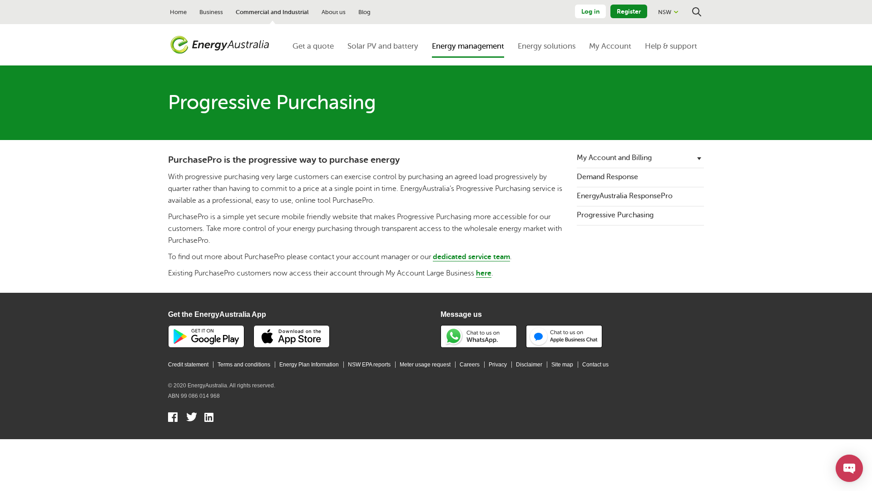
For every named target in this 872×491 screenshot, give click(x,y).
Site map (562, 364)
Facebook (173, 418)
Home (178, 12)
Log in (590, 11)
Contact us (595, 364)
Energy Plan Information (309, 364)
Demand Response (607, 177)
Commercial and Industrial (272, 12)
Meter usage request (425, 364)
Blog (364, 12)
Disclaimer (529, 364)
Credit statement (188, 364)
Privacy (498, 364)
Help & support (671, 46)
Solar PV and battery (382, 46)
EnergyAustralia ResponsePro (625, 196)
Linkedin (209, 418)
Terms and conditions (244, 364)
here (483, 273)
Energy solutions (546, 46)
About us (334, 12)
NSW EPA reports (369, 364)
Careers (470, 364)
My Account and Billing (614, 158)
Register (629, 11)
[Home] (220, 45)
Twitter (191, 418)
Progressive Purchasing (615, 215)
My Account (610, 46)
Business (211, 12)
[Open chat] (849, 468)
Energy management (468, 46)
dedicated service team (471, 257)
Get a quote (313, 46)
